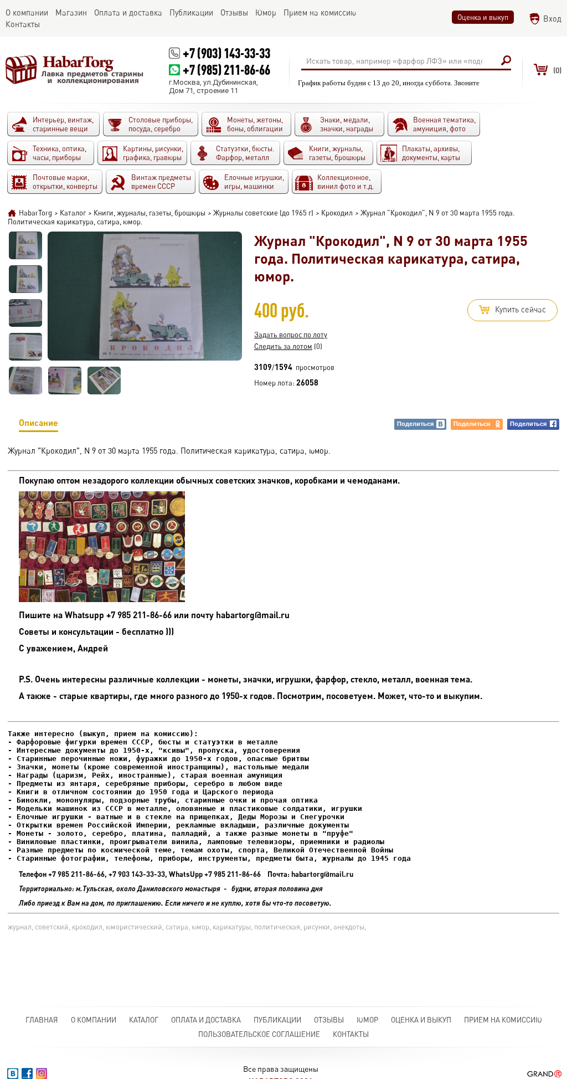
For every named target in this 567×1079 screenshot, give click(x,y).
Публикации (277, 1019)
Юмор (367, 1019)
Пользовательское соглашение (259, 1034)
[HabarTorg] (75, 69)
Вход (552, 18)
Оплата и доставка (206, 1019)
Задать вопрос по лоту (290, 334)
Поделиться (415, 423)
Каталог (143, 1019)
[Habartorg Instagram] (41, 1073)
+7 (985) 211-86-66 (226, 69)
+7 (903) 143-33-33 (226, 53)
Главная (41, 1019)
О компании (93, 1019)
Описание (38, 422)
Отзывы (329, 1019)
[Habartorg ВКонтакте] (12, 1073)
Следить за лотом (283, 346)
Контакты (351, 1034)
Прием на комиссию (503, 1019)
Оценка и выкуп (482, 17)
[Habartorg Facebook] (27, 1073)
